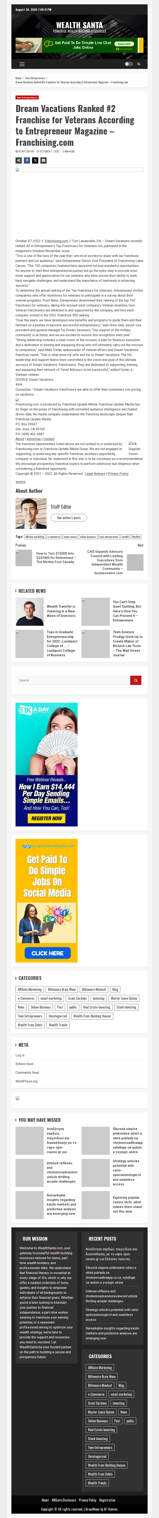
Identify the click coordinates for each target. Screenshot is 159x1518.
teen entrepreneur (109, 537)
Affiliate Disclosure (64, 1500)
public (73, 1007)
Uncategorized (58, 1016)
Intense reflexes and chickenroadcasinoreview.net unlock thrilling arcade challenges (30, 1173)
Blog (115, 989)
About (20, 439)
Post (60, 1007)
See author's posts (69, 517)
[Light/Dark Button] (129, 64)
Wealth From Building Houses (92, 1016)
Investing (99, 998)
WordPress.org (26, 1081)
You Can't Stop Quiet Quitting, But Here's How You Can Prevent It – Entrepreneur (96, 612)
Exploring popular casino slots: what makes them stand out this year (96, 1205)
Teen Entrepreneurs (27, 97)
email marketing (51, 998)
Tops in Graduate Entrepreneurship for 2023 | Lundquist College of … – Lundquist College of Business (30, 644)
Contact (48, 439)
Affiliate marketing (34, 537)
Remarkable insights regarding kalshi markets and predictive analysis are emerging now (30, 1205)
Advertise (34, 439)
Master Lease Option (124, 998)
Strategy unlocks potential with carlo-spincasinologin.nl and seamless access (96, 1173)
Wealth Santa (79, 25)
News (21, 1007)
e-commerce (54, 537)
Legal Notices (95, 474)
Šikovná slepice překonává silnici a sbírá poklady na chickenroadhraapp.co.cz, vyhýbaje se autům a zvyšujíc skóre (96, 1141)
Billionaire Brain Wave (62, 989)
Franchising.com (56, 241)
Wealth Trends (58, 1024)
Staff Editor (27, 151)
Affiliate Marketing (30, 989)
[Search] (138, 64)
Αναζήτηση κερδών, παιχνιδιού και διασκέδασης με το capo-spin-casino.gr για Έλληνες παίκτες (30, 1141)
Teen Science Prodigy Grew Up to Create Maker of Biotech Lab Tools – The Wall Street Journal (96, 644)
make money (70, 537)
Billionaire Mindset (94, 989)
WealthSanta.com (50, 1248)
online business (88, 537)
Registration (107, 1500)
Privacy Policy (118, 474)
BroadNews (93, 1509)
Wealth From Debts (30, 1024)
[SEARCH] (135, 680)
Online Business (41, 1007)
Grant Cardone (77, 998)
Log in (20, 1055)
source (20, 482)
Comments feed (27, 1073)
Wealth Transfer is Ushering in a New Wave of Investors (30, 612)
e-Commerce (26, 998)
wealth (125, 537)
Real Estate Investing (96, 1007)
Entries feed (24, 1064)
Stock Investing (126, 1007)
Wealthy (136, 537)
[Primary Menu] (22, 64)
